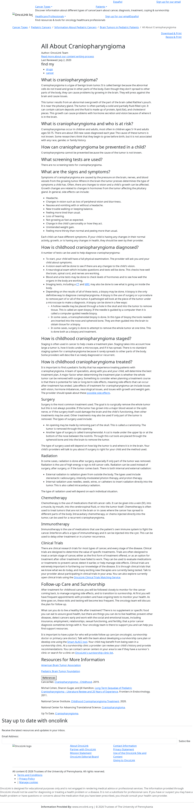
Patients (100, 6)
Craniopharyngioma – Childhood (73, 682)
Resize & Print (174, 37)
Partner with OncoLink (83, 749)
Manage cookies (28, 782)
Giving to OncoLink (124, 760)
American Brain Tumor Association (61, 665)
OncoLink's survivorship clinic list (94, 652)
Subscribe (184, 741)
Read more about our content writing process (67, 56)
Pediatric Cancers (41, 27)
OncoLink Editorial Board (84, 756)
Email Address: (10, 736)
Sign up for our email (168, 1)
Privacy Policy (27, 778)
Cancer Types (42, 6)
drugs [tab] (49, 69)
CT (77, 284)
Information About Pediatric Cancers (75, 27)
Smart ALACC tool (77, 642)
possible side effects (98, 393)
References (48, 677)
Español (117, 1)
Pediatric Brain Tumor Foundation (60, 671)
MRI (87, 284)
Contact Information (125, 745)
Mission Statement (81, 753)
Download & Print (171, 33)
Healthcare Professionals (49, 16)
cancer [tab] (50, 73)
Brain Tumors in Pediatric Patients (119, 27)
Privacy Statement (123, 749)
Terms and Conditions (29, 775)
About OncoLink (79, 745)
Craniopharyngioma (113, 707)
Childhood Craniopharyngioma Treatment (95, 701)
